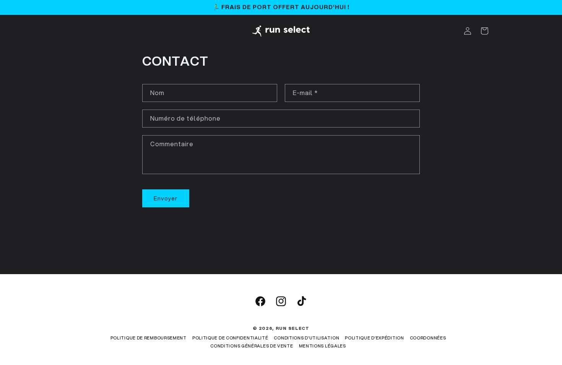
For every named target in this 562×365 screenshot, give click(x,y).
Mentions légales (322, 346)
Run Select (292, 328)
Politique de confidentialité (230, 338)
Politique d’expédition (374, 338)
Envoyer (166, 198)
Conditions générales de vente (251, 346)
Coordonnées (428, 338)
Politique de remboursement (148, 338)
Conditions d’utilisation (306, 338)
